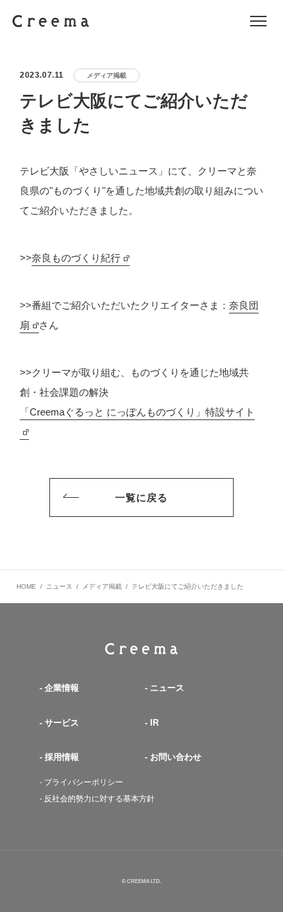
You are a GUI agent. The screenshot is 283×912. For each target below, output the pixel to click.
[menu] (258, 21)
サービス (62, 723)
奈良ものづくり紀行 (76, 257)
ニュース (167, 688)
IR (154, 723)
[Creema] (51, 21)
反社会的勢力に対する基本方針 (99, 798)
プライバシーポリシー (83, 782)
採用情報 (62, 757)
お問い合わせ (175, 757)
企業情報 (62, 688)
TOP (141, 649)
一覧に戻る (141, 497)
